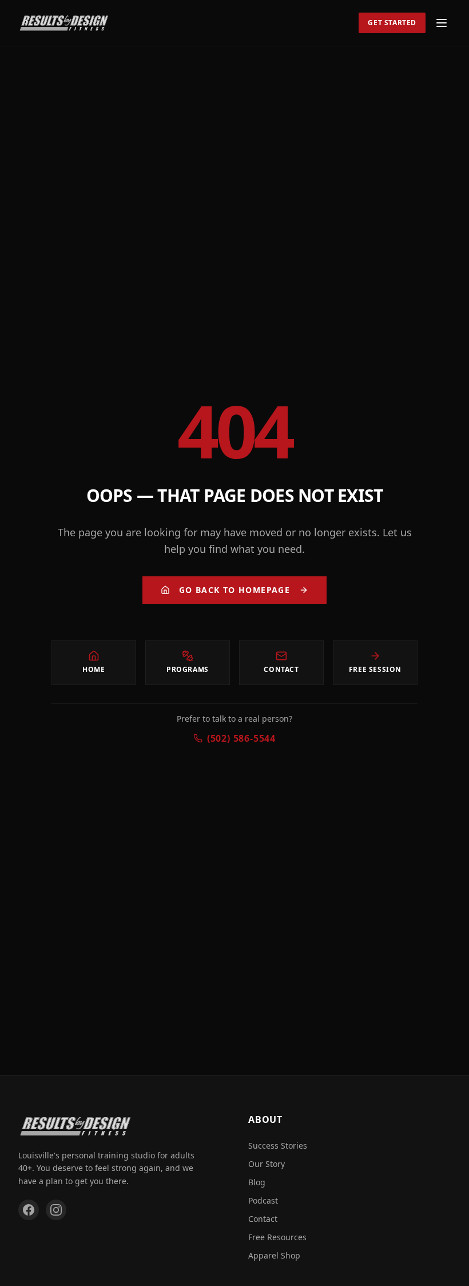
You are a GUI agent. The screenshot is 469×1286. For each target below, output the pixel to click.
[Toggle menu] (441, 23)
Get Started (392, 22)
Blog (256, 1182)
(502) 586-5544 (241, 738)
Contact (262, 1218)
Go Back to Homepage (235, 589)
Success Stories (277, 1145)
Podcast (263, 1200)
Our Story (266, 1163)
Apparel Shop (274, 1255)
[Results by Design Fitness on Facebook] (28, 1210)
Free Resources (277, 1237)
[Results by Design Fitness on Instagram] (56, 1210)
